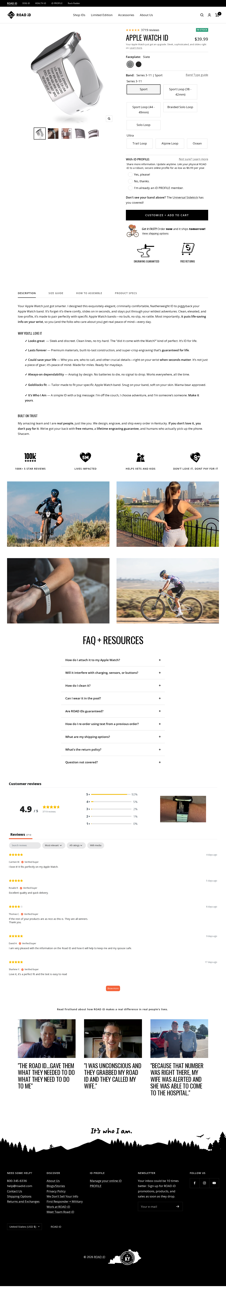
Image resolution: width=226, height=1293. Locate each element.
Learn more (136, 47)
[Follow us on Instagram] (204, 1183)
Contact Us (14, 1191)
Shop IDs (79, 15)
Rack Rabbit (74, 3)
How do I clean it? (78, 686)
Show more (113, 988)
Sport (143, 89)
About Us (146, 15)
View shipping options (155, 233)
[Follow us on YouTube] (214, 1183)
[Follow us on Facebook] (195, 1183)
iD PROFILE (57, 3)
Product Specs (126, 293)
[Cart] (217, 15)
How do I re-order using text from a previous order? (102, 724)
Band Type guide (197, 75)
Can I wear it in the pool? (83, 698)
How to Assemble (89, 293)
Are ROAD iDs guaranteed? (84, 711)
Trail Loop (139, 143)
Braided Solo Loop (180, 107)
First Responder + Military (65, 1201)
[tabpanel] (113, 918)
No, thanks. (142, 181)
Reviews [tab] (20, 834)
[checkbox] (95, 845)
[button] (112, 794)
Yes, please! (142, 174)
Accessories (126, 15)
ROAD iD (12, 3)
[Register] (177, 1206)
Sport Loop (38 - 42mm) (180, 91)
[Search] (202, 15)
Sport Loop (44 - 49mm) (143, 109)
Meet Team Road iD (60, 1212)
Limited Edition (101, 15)
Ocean (197, 143)
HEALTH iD (40, 3)
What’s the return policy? (83, 749)
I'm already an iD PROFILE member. (159, 188)
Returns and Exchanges (23, 1201)
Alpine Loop (170, 143)
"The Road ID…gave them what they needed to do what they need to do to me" (46, 1075)
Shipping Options (19, 1196)
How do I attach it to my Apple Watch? (92, 660)
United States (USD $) (22, 1226)
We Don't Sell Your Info (62, 1196)
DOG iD (26, 3)
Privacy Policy (56, 1191)
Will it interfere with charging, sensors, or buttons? (101, 673)
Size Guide (56, 293)
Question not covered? (81, 762)
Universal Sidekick (185, 197)
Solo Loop (143, 125)
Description (27, 293)
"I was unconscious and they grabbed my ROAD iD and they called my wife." (112, 1075)
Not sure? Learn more (193, 159)
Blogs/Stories (56, 1186)
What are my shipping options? (87, 737)
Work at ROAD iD (58, 1207)
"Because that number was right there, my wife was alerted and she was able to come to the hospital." (177, 1079)
